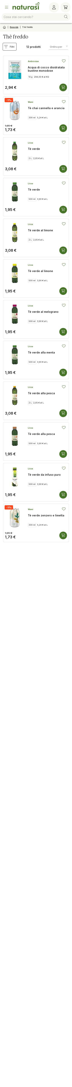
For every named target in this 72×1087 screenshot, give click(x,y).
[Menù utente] (54, 7)
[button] (66, 17)
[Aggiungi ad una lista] (64, 61)
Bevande (14, 27)
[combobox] (36, 17)
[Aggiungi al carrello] (63, 87)
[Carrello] (65, 7)
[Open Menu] (7, 7)
